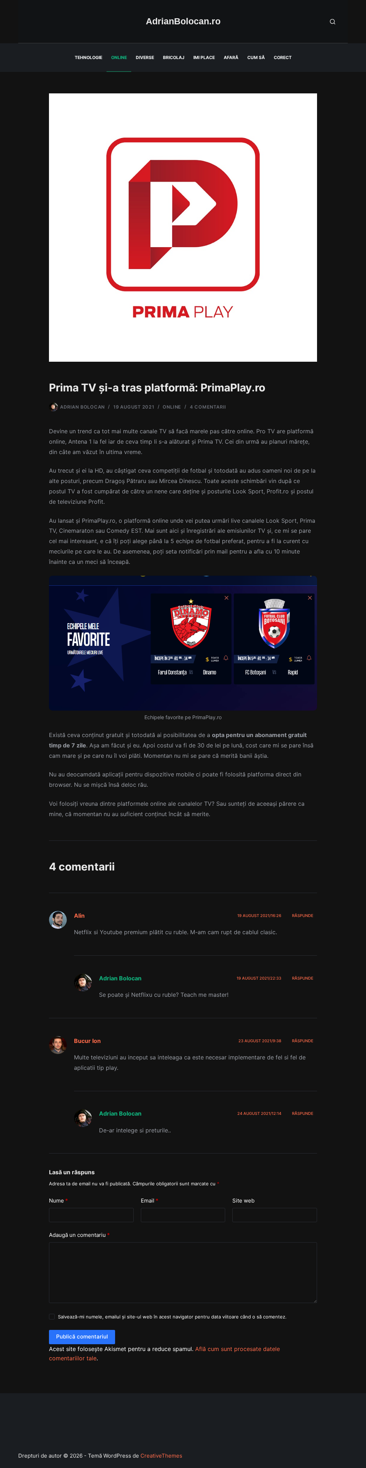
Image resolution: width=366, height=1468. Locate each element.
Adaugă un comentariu (79, 1235)
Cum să (256, 57)
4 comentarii (208, 407)
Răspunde (302, 915)
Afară (231, 57)
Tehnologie (88, 57)
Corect (283, 57)
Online (119, 57)
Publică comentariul (82, 1336)
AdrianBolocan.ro (183, 21)
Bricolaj (173, 57)
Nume (58, 1200)
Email (149, 1200)
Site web (243, 1200)
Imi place (204, 57)
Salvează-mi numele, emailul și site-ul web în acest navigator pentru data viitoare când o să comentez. (172, 1317)
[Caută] (332, 21)
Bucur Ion (87, 1040)
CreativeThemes (161, 1455)
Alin (79, 915)
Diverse (145, 57)
